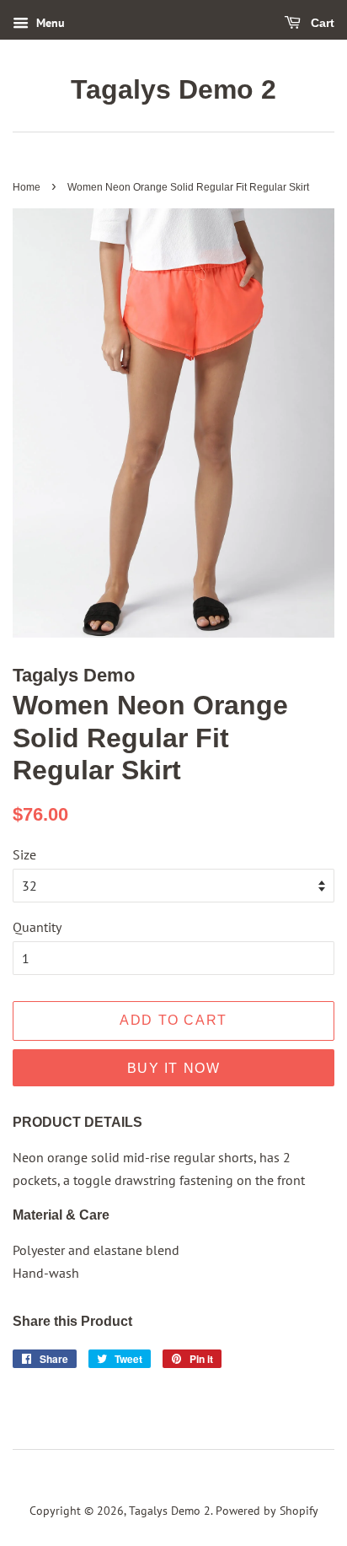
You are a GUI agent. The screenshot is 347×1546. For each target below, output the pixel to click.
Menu (49, 22)
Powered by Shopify (267, 1510)
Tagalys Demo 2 (173, 89)
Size (24, 854)
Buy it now (174, 1068)
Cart (320, 23)
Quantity (37, 926)
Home (26, 187)
